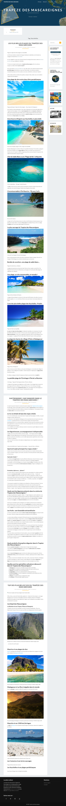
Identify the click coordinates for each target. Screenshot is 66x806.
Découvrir (45, 1)
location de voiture (14, 789)
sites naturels (19, 56)
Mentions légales (47, 782)
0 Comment (32, 47)
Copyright (46, 784)
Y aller (60, 1)
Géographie (50, 1)
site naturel (16, 299)
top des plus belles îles (18, 68)
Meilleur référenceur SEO (14, 32)
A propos (39, 1)
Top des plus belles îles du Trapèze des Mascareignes (25, 586)
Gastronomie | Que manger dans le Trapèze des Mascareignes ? (25, 399)
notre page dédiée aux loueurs (13, 790)
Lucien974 (19, 47)
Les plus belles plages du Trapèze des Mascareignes (25, 44)
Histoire (56, 1)
